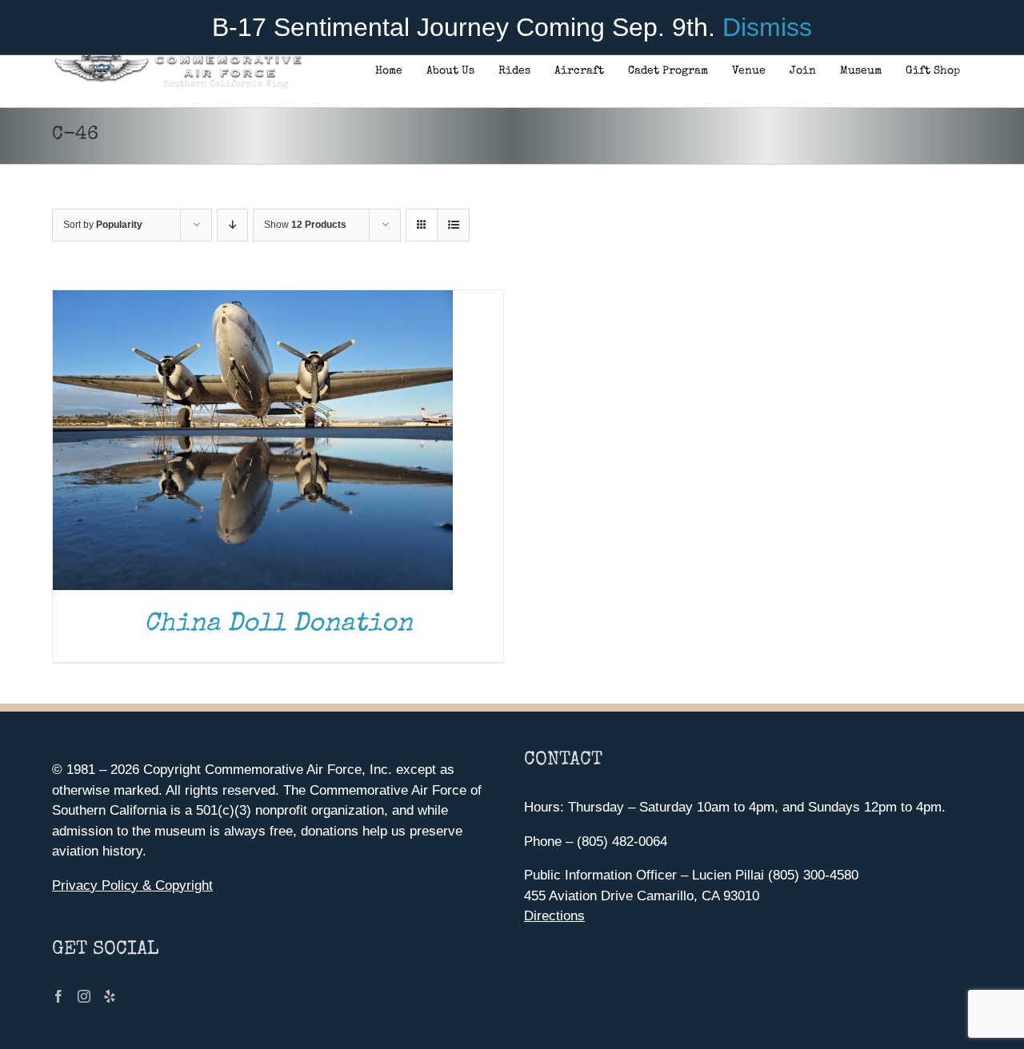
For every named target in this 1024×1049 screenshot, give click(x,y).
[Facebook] (58, 996)
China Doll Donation (278, 625)
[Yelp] (109, 996)
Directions (554, 915)
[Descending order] (232, 225)
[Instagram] (84, 996)
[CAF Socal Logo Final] (177, 59)
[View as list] (453, 225)
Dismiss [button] (767, 27)
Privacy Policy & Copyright (132, 885)
